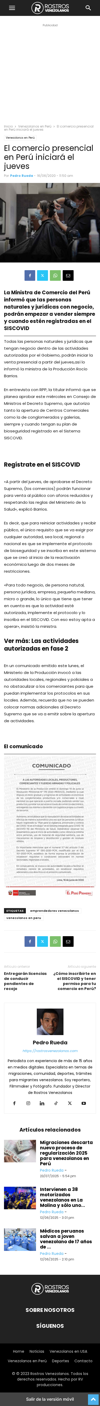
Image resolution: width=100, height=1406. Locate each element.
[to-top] (93, 1397)
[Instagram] (28, 1103)
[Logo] (50, 1294)
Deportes (60, 1361)
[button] (12, 8)
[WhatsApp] (55, 275)
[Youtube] (83, 1103)
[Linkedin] (42, 1103)
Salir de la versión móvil (50, 1399)
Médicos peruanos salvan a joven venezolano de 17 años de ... (66, 1239)
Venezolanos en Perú (34, 126)
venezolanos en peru (23, 918)
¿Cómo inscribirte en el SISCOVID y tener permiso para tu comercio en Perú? (74, 981)
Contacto (83, 1361)
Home (18, 1351)
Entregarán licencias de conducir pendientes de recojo (25, 981)
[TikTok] (56, 1103)
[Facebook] (30, 275)
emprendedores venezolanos (54, 911)
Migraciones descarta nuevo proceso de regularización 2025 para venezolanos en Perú (66, 1153)
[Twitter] (42, 275)
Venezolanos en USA (68, 1351)
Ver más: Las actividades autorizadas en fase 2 (41, 645)
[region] (50, 78)
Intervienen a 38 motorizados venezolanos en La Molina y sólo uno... (62, 1197)
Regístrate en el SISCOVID (42, 465)
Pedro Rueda (21, 175)
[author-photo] (50, 1035)
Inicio (8, 126)
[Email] (68, 275)
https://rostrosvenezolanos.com (50, 1050)
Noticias (37, 1351)
